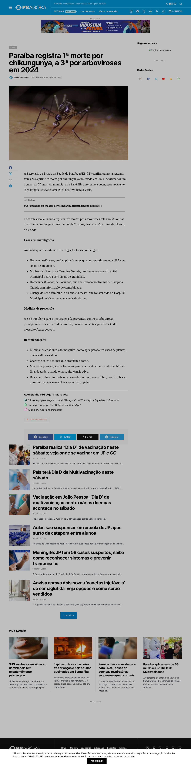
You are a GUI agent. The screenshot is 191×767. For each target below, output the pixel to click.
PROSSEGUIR (96, 761)
